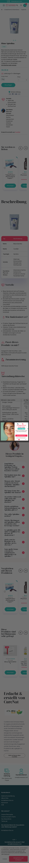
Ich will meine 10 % (21, 435)
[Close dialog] (27, 423)
